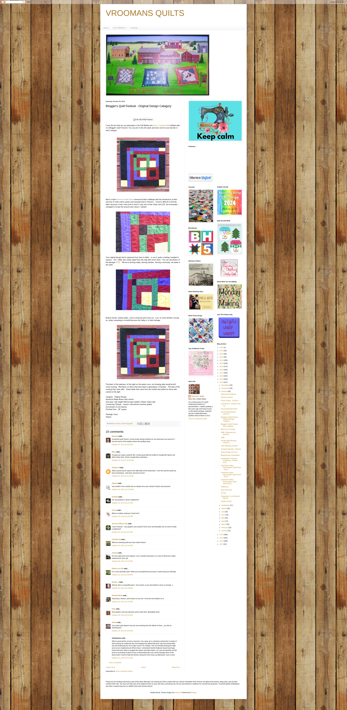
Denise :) (115, 582)
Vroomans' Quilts (197, 396)
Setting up (224, 487)
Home (106, 28)
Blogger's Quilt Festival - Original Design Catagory (230, 419)
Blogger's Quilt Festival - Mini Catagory (230, 425)
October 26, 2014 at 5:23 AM (122, 615)
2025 (221, 348)
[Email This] (138, 423)
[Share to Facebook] (146, 423)
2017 (221, 373)
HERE (117, 262)
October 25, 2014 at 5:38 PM (122, 575)
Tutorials (134, 28)
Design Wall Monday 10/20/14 (228, 442)
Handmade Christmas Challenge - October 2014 (229, 460)
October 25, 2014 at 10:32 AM (123, 460)
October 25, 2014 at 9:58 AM (122, 445)
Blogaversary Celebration (230, 455)
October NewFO (227, 397)
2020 (221, 363)
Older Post (176, 667)
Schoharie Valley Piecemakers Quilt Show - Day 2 (231, 474)
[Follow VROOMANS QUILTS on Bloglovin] (200, 181)
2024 (221, 351)
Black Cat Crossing (228, 429)
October (224, 391)
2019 (221, 366)
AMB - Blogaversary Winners (228, 433)
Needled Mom (117, 595)
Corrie (114, 510)
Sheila (114, 622)
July (223, 512)
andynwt (178, 692)
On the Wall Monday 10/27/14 (228, 413)
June (223, 515)
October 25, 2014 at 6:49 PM (122, 588)
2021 (221, 360)
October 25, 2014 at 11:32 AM (123, 476)
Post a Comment (115, 663)
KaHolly (115, 497)
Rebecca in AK (117, 569)
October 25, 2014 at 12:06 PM (123, 489)
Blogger (194, 692)
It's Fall (223, 493)
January (224, 531)
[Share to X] (143, 423)
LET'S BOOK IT (119, 28)
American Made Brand (125, 199)
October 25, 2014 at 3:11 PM (122, 532)
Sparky (114, 483)
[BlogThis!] (141, 423)
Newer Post (110, 667)
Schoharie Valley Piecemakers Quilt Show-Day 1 (228, 482)
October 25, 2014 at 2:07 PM (122, 503)
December (225, 385)
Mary (114, 452)
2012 (221, 538)
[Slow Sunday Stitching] (229, 276)
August (224, 508)
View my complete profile (197, 419)
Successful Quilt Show (229, 409)
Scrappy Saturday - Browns (231, 449)
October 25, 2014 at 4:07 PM (122, 561)
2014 (221, 382)
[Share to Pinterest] (148, 423)
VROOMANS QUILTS (145, 13)
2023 (221, 354)
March (223, 524)
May (223, 518)
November (225, 388)
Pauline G (115, 468)
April (223, 521)
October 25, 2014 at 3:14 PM (122, 546)
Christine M (116, 539)
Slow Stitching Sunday (229, 446)
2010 (221, 544)
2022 (221, 357)
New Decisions (226, 490)
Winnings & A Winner (228, 394)
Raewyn (115, 436)
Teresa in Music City (119, 524)
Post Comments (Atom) (124, 671)
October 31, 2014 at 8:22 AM (122, 658)
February (224, 528)
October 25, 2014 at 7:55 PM (122, 602)
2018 (221, 370)
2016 (221, 376)
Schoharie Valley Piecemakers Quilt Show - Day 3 (231, 467)
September (225, 505)
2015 (221, 379)
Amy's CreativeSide (161, 125)
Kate (113, 609)
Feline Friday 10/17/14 (229, 452)
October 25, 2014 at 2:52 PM (122, 516)
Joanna (115, 553)
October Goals (226, 501)
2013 (221, 535)
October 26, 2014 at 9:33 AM (122, 631)
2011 (221, 541)
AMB (222, 438)
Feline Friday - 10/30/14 (229, 401)
